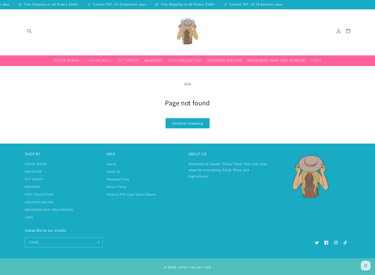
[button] (29, 31)
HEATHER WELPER (39, 202)
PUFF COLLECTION (39, 194)
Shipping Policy (118, 179)
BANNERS (32, 187)
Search (112, 164)
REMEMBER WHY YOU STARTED (49, 210)
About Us (114, 172)
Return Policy (116, 187)
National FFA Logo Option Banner (132, 194)
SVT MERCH (34, 179)
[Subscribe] (98, 242)
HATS (29, 217)
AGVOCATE (33, 172)
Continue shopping (187, 123)
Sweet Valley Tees (194, 267)
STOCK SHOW (36, 164)
